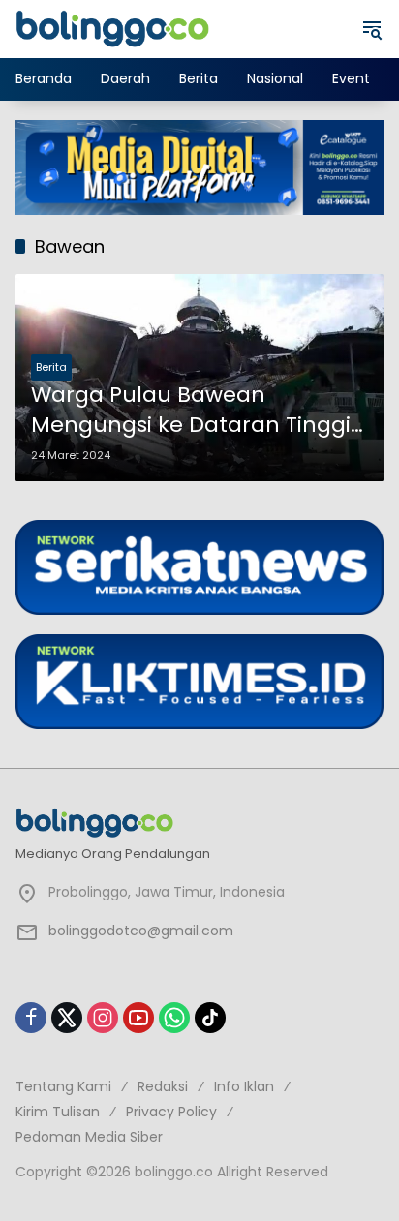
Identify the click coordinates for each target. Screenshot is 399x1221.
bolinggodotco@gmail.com (140, 930)
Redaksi (163, 1086)
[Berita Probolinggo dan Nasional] (112, 28)
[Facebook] (30, 1017)
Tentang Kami (63, 1086)
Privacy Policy (171, 1111)
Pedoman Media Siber (89, 1136)
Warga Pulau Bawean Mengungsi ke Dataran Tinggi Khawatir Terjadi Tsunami (191, 411)
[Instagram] (102, 1017)
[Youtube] (138, 1017)
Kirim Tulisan (57, 1111)
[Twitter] (66, 1017)
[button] (372, 29)
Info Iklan (244, 1086)
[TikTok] (210, 1017)
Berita (51, 367)
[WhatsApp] (174, 1017)
